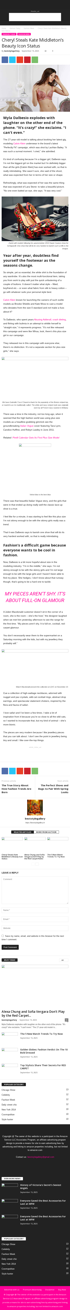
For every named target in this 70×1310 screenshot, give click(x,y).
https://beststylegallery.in (35, 823)
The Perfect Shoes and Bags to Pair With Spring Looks (53, 789)
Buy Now (62, 1289)
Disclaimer (50, 1289)
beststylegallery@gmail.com (41, 1157)
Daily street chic (9, 1104)
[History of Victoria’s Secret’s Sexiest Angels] (10, 1189)
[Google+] (28, 1163)
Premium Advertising (32, 1289)
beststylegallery (12, 51)
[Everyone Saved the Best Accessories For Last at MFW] (10, 1205)
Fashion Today (15, 28)
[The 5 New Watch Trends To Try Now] (57, 845)
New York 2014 (9, 1109)
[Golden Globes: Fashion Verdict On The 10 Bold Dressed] (10, 1054)
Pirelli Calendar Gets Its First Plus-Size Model (36, 437)
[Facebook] (22, 1163)
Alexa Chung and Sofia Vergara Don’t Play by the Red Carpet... (33, 1013)
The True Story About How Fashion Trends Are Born (16, 789)
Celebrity (6, 1095)
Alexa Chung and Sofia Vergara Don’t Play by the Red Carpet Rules (34, 856)
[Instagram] (35, 1163)
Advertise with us (11, 1289)
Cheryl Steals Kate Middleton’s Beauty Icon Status (12, 856)
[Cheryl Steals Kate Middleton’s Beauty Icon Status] (12, 845)
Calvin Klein (19, 143)
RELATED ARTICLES (22, 832)
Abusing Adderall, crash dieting (50, 319)
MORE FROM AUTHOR (46, 832)
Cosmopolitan (8, 1114)
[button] (65, 4)
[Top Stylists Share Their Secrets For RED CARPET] (10, 1070)
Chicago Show (8, 1090)
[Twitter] (42, 1163)
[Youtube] (48, 1163)
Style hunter (7, 1119)
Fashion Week (29, 28)
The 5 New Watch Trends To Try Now (56, 855)
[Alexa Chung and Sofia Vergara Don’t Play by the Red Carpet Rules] (35, 845)
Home (4, 28)
